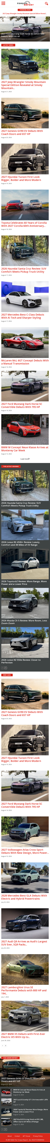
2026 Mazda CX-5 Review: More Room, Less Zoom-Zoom (24, 622)
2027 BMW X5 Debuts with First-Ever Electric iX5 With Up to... (23, 1035)
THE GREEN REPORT (10, 1058)
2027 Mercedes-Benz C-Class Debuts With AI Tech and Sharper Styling (22, 316)
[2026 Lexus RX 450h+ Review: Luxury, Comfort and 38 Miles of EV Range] (25, 524)
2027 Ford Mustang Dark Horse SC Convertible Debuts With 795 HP (21, 405)
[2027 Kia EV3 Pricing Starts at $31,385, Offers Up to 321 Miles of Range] (6, 1122)
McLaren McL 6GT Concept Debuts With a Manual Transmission (25, 362)
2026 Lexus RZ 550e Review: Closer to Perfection (21, 661)
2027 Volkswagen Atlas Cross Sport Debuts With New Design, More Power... (25, 851)
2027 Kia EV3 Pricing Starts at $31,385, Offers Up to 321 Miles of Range (28, 1120)
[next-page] (5, 667)
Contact (17, 1136)
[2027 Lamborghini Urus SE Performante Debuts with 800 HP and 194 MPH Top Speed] (25, 969)
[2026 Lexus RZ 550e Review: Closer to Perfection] (25, 642)
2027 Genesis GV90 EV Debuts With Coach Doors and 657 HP (25, 13)
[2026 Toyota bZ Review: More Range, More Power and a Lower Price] (25, 564)
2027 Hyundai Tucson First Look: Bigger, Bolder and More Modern (21, 178)
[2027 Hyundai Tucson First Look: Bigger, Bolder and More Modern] (25, 159)
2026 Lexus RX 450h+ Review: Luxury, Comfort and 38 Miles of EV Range (20, 543)
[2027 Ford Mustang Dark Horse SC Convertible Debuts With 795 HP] (25, 386)
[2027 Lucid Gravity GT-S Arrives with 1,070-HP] (6, 1102)
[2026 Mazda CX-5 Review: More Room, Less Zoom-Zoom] (25, 603)
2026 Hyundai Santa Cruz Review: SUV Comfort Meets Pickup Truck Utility (23, 270)
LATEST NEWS (8, 45)
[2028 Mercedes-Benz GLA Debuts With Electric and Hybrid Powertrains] (25, 877)
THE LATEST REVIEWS (11, 466)
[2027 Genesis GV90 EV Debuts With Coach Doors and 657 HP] (25, 113)
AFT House (26, 1136)
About (10, 1136)
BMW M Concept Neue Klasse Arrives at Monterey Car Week (24, 449)
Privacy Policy (38, 1136)
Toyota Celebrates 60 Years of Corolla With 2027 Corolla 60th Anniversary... (24, 224)
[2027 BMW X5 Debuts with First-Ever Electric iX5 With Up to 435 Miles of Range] (25, 1016)
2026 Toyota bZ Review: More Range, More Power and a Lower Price (24, 582)
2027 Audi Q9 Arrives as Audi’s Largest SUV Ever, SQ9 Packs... (24, 943)
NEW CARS (7, 675)
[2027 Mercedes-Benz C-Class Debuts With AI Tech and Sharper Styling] (25, 296)
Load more (24, 459)
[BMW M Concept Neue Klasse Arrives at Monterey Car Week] (25, 429)
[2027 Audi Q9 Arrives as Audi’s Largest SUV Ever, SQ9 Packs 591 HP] (25, 923)
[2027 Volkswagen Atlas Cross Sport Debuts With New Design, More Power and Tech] (25, 831)
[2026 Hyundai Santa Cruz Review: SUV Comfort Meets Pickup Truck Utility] (25, 250)
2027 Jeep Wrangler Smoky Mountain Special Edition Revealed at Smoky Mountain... (23, 85)
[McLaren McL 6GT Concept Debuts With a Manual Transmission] (25, 342)
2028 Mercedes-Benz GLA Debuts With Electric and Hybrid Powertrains (24, 897)
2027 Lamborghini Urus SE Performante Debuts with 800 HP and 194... (24, 990)
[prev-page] (2, 667)
